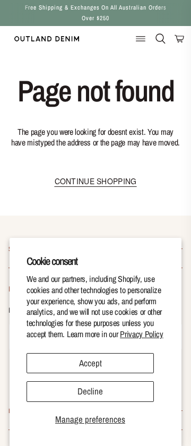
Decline (90, 391)
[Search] (160, 38)
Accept (90, 363)
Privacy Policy (141, 334)
